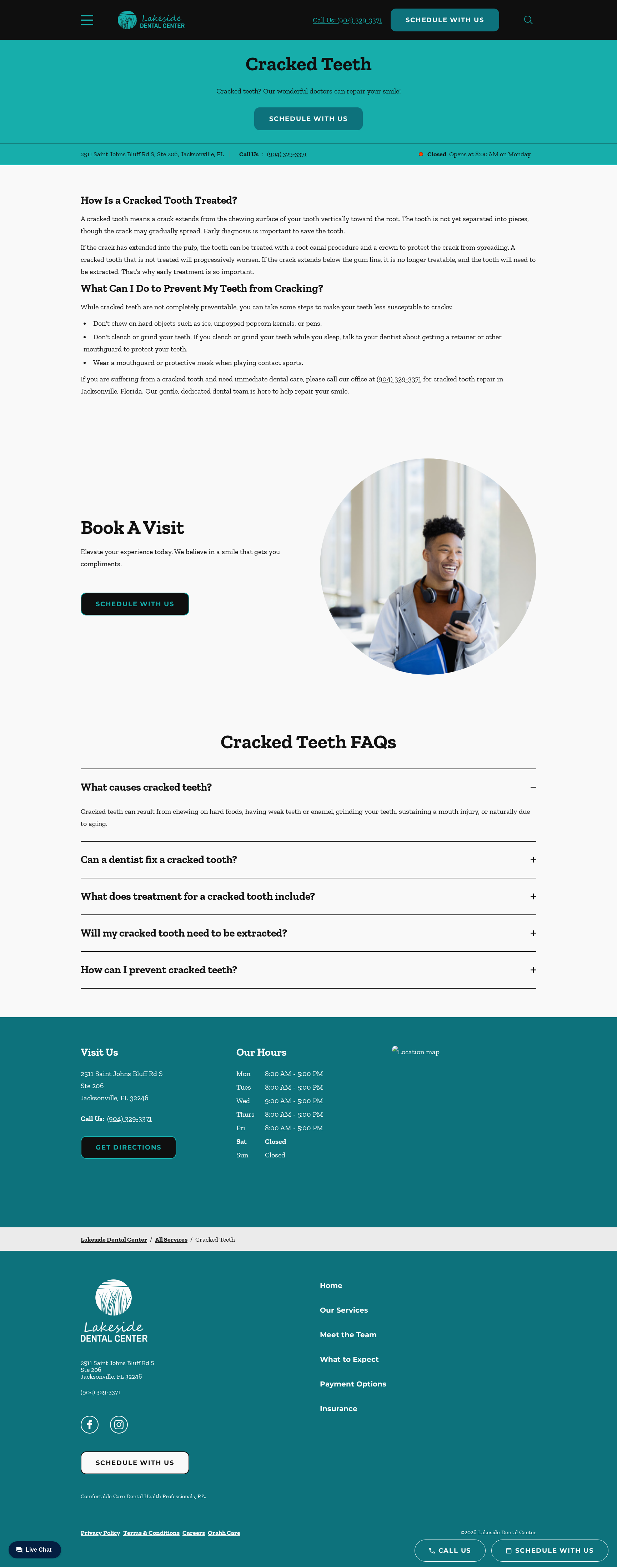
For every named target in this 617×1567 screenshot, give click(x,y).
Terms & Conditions (151, 1533)
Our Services (344, 1310)
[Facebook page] (90, 1425)
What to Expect (349, 1359)
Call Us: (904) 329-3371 (347, 20)
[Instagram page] (119, 1425)
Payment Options (353, 1384)
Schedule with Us (445, 20)
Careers (193, 1533)
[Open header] (88, 20)
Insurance (338, 1408)
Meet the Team (348, 1334)
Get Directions (128, 1147)
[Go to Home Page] (151, 20)
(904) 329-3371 (287, 154)
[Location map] (464, 1122)
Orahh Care (224, 1533)
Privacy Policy (100, 1533)
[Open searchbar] (528, 20)
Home (331, 1285)
